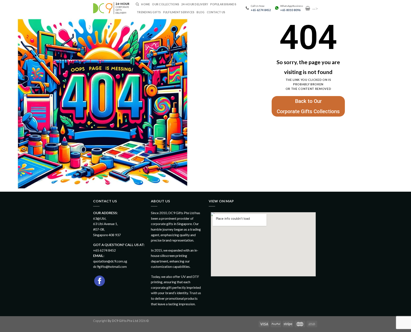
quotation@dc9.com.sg (110, 261)
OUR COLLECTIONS (165, 4)
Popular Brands (223, 4)
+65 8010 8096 (290, 10)
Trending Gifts (149, 12)
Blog (200, 12)
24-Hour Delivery (194, 4)
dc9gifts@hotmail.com (110, 266)
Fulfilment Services (179, 12)
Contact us (216, 12)
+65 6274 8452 (261, 10)
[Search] (137, 4)
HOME (145, 4)
